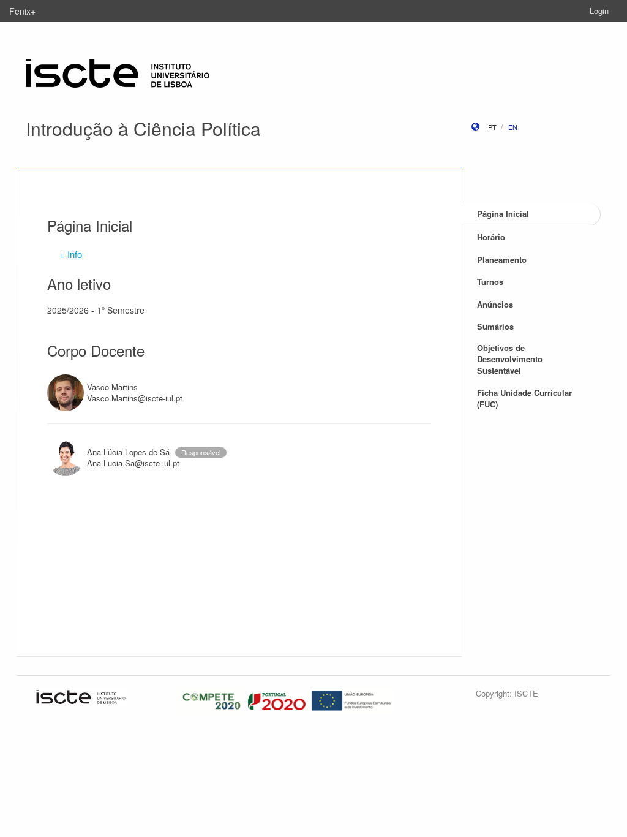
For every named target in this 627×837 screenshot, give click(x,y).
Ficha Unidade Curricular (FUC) (524, 398)
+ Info (70, 254)
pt (492, 127)
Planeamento (502, 259)
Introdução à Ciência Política (143, 128)
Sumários (495, 326)
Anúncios (495, 304)
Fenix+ (22, 11)
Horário (491, 237)
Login (599, 11)
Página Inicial (503, 213)
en (512, 127)
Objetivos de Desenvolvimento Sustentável (510, 359)
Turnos (490, 281)
